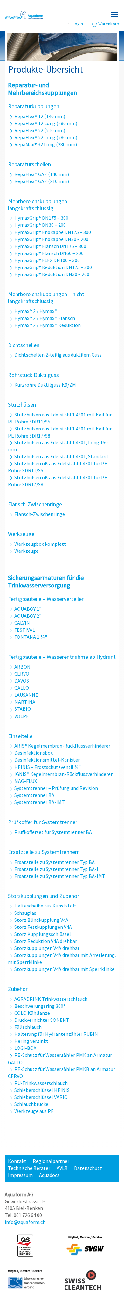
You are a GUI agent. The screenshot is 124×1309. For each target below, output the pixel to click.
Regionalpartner (51, 1161)
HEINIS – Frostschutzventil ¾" (47, 767)
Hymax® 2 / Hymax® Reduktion (47, 325)
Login (78, 23)
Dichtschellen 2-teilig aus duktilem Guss (58, 355)
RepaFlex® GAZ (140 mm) (41, 174)
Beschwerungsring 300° (39, 1006)
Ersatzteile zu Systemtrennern (44, 852)
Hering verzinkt (31, 1041)
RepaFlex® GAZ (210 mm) (41, 181)
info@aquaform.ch (25, 1222)
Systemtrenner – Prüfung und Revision (56, 788)
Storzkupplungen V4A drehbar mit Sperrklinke (64, 969)
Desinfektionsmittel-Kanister (47, 760)
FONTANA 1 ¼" (30, 637)
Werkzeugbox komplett (40, 544)
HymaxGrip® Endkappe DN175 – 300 (52, 232)
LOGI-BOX (25, 1048)
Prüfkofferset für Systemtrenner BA (53, 832)
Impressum (20, 1175)
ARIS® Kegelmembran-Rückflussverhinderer (62, 746)
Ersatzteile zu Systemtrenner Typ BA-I (56, 869)
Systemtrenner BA (34, 795)
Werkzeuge (21, 533)
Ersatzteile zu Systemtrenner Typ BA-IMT (59, 876)
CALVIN (22, 623)
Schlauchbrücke (31, 1104)
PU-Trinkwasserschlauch (41, 1083)
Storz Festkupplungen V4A (43, 927)
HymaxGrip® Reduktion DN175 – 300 (53, 267)
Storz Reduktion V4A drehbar (45, 941)
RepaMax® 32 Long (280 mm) (45, 144)
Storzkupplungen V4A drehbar (46, 948)
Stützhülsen (22, 404)
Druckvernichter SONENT (41, 1020)
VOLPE (21, 716)
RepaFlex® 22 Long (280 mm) (45, 137)
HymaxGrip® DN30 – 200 (40, 225)
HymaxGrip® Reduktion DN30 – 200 (51, 274)
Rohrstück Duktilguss (33, 375)
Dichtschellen (23, 345)
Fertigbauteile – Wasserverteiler (46, 598)
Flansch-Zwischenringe (35, 504)
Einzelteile (20, 736)
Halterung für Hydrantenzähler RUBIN (56, 1034)
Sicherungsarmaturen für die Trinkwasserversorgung (46, 581)
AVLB (62, 1168)
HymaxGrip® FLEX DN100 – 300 (47, 260)
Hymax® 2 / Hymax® (35, 311)
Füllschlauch (28, 1027)
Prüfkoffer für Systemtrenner (42, 822)
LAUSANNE (26, 695)
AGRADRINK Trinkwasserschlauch (50, 999)
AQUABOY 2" (27, 616)
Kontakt (17, 1161)
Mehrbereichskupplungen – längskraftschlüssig (39, 204)
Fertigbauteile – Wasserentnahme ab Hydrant (62, 656)
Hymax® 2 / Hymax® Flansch (44, 318)
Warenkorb (108, 23)
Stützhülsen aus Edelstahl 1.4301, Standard (61, 456)
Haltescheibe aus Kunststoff (45, 905)
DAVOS (21, 681)
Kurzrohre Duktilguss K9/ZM (45, 384)
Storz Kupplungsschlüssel (42, 934)
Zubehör (18, 988)
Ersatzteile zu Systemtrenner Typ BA (54, 862)
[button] (114, 14)
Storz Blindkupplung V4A (41, 920)
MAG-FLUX (25, 781)
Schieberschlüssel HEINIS (42, 1090)
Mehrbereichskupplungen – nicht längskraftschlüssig (46, 297)
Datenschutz (88, 1168)
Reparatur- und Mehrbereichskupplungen (42, 88)
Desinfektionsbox (33, 753)
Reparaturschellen (29, 164)
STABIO (22, 709)
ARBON (22, 667)
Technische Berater (29, 1168)
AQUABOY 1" (27, 609)
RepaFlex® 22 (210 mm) (39, 130)
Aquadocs (49, 1175)
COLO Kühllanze (32, 1013)
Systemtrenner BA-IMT (39, 802)
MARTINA (24, 702)
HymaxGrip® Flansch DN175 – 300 (50, 246)
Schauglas (25, 913)
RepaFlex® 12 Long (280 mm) (45, 123)
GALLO (21, 688)
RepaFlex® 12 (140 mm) (39, 116)
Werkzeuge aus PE (34, 1111)
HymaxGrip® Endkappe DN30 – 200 (51, 239)
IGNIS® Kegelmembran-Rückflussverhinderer (63, 774)
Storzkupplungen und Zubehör (43, 896)
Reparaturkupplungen (33, 106)
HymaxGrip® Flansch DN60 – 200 (49, 253)
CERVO (21, 674)
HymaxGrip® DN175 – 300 (41, 218)
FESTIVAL (24, 630)
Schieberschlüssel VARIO (41, 1097)
